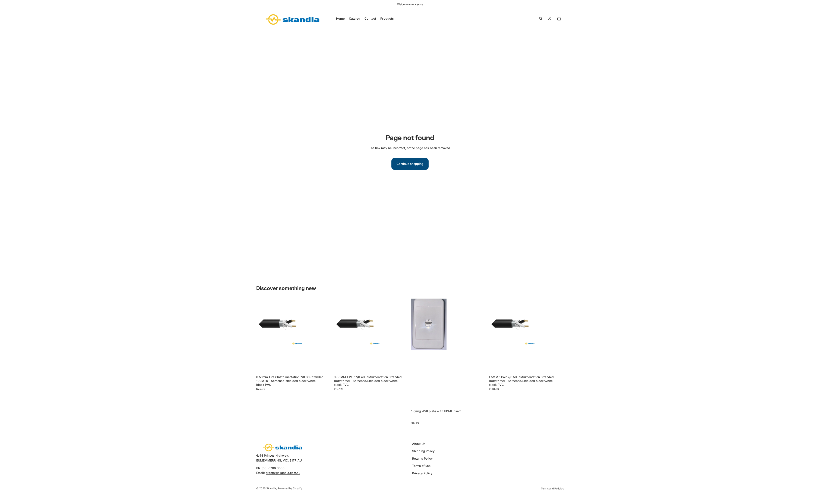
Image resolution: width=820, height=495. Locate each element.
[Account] (549, 18)
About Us (418, 444)
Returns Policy (422, 458)
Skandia (271, 488)
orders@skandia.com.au (283, 473)
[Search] (540, 18)
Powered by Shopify (290, 488)
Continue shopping (410, 163)
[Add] (324, 367)
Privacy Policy (422, 473)
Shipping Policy (423, 451)
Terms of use (421, 466)
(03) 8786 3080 (273, 468)
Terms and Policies (552, 488)
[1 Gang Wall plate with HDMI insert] (448, 353)
